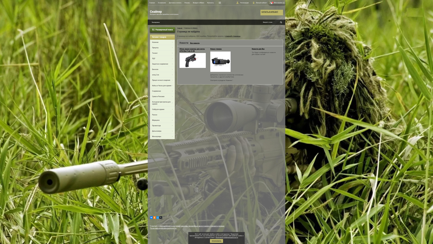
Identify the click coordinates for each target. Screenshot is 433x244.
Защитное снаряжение (160, 64)
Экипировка (156, 22)
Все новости (194, 43)
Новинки (155, 42)
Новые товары (216, 49)
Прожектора (156, 126)
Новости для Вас (258, 49)
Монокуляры (156, 136)
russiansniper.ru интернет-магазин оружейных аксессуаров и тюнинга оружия (192, 226)
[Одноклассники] (154, 217)
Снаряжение (156, 91)
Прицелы (155, 48)
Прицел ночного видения (161, 80)
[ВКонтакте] (151, 217)
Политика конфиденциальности (163, 228)
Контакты (210, 3)
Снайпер (156, 12)
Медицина (155, 120)
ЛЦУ (153, 58)
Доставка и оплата (175, 3)
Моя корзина (277, 3)
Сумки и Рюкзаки (158, 96)
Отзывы (187, 3)
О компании (162, 3)
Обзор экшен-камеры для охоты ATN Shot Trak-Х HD (192, 50)
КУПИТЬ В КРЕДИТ (270, 12)
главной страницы (232, 36)
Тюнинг (155, 53)
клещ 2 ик (155, 75)
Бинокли (155, 69)
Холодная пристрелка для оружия (161, 103)
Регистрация (244, 3)
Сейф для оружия (158, 109)
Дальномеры (156, 131)
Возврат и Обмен (198, 3)
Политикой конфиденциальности (227, 237)
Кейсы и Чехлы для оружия (161, 86)
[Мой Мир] (157, 217)
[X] (160, 217)
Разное (154, 115)
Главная (152, 3)
